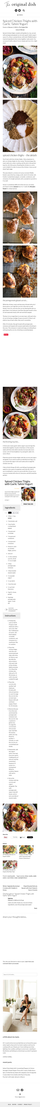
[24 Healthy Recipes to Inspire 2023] (10, 849)
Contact (20, 1104)
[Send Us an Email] (16, 10)
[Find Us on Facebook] (19, 10)
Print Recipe (28, 504)
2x (13, 512)
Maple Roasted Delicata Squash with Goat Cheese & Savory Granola (29, 888)
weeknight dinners (22, 878)
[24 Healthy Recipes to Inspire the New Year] (10, 865)
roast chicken (10, 878)
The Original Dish (23, 27)
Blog (9, 1104)
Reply (35, 908)
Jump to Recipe (20, 30)
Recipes (14, 1104)
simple (15, 878)
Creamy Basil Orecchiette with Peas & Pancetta (16, 1075)
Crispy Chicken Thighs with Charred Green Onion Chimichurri (25, 856)
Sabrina (10, 898)
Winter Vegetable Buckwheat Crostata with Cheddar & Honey (11, 888)
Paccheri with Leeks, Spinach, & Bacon (14, 1077)
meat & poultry (11, 876)
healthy (30, 876)
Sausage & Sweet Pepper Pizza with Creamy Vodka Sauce (19, 1070)
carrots (22, 876)
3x (17, 512)
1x (10, 512)
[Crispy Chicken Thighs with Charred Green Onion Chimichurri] (26, 849)
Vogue (19, 1097)
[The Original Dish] (20, 4)
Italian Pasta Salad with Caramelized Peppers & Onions (18, 1068)
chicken (26, 876)
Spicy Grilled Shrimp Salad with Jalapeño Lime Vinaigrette (19, 1072)
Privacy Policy (28, 1104)
